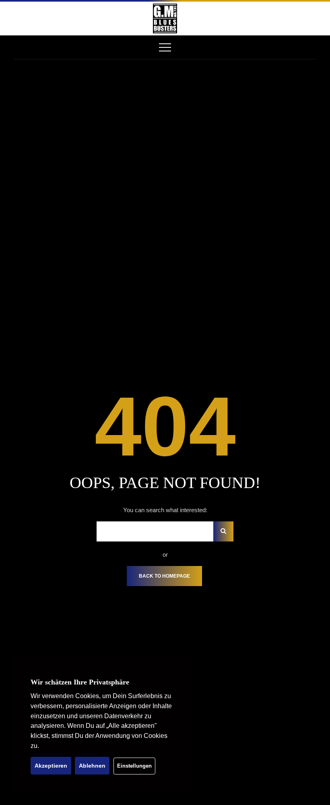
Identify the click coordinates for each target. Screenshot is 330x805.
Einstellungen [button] (134, 766)
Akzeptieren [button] (51, 765)
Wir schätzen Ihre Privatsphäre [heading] (80, 682)
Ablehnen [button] (92, 765)
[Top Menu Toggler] (165, 47)
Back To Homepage (164, 576)
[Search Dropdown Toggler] (307, 18)
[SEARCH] (223, 531)
